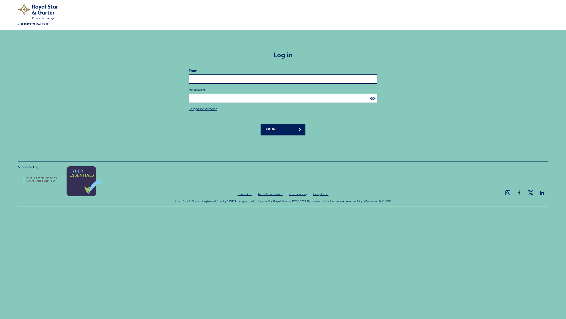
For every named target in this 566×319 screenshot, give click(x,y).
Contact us (244, 194)
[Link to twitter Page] (530, 192)
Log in (270, 129)
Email (194, 70)
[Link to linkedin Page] (542, 192)
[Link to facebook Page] (519, 192)
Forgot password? (203, 109)
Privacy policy (298, 194)
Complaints (321, 194)
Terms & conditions (270, 194)
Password (197, 90)
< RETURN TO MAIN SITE (33, 23)
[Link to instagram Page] (507, 192)
